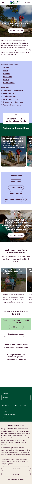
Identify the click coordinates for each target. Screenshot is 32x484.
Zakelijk (6, 79)
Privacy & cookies (9, 414)
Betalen (6, 67)
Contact (5, 411)
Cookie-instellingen (16, 479)
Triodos (5, 393)
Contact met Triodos (10, 99)
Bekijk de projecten (16, 235)
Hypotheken (7, 76)
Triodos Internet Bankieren (13, 102)
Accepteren (16, 468)
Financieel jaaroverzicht (12, 105)
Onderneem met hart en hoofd (17, 347)
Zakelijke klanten (16, 187)
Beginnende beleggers (13, 199)
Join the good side (16, 30)
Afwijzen (16, 474)
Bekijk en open (16, 327)
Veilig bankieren (9, 93)
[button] (30, 153)
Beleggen (6, 73)
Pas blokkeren (8, 90)
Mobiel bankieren (9, 96)
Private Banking (9, 82)
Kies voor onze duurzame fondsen (16, 337)
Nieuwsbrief (7, 418)
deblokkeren (18, 90)
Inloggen (27, 2)
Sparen (5, 70)
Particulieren (16, 182)
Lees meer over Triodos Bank (16, 359)
